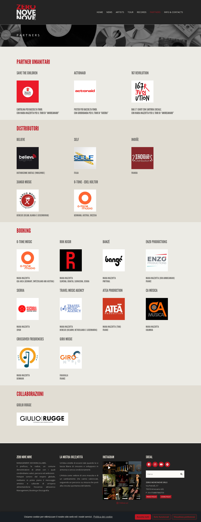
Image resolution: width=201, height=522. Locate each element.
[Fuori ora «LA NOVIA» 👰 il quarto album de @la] (134, 467)
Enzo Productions (156, 241)
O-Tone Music (24, 241)
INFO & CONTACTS (173, 12)
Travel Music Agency (72, 290)
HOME (100, 12)
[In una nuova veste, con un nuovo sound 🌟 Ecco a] (122, 480)
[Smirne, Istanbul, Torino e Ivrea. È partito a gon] (122, 467)
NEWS (109, 12)
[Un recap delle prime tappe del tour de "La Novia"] (109, 467)
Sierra (20, 290)
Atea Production (113, 290)
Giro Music (66, 339)
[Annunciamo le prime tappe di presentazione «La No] (134, 480)
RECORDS (141, 12)
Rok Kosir (65, 241)
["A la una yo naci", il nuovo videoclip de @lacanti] (109, 480)
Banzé (106, 241)
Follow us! (123, 503)
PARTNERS (155, 12)
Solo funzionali (161, 517)
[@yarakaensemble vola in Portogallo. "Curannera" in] (109, 493)
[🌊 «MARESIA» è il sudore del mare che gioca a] (122, 493)
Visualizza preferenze (184, 517)
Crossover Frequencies (30, 339)
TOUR (130, 12)
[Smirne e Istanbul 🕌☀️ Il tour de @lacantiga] (134, 493)
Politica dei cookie (103, 517)
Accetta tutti (143, 517)
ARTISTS (120, 12)
